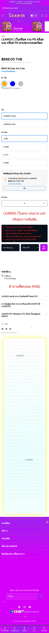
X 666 (6, 163)
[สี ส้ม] (4, 84)
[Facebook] (3, 329)
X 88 (6, 138)
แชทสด (44, 631)
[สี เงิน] (20, 83)
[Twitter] (7, 329)
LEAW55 (20, 356)
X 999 (6, 147)
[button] (3, 15)
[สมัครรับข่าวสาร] (40, 596)
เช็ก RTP (43, 248)
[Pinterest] (10, 329)
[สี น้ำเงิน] (12, 83)
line (34, 631)
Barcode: (17, 46)
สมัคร (24, 631)
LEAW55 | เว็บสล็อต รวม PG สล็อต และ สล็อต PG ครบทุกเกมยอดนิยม (24, 2)
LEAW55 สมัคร (9, 124)
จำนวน (4, 197)
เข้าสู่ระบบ (14, 631)
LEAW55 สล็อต (10, 116)
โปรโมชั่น (4, 631)
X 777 (5, 155)
